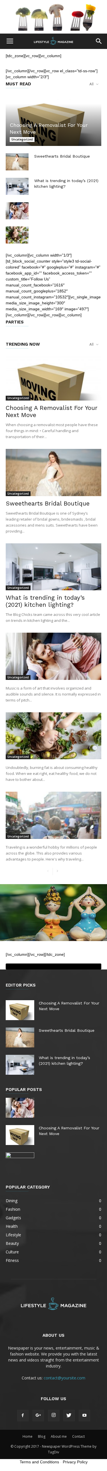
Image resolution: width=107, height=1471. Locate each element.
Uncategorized (22, 139)
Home (28, 1436)
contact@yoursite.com (64, 1378)
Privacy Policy (75, 1462)
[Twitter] (69, 1415)
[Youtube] (84, 1415)
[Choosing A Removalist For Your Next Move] (53, 119)
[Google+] (38, 1415)
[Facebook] (23, 1415)
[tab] (53, 966)
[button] (99, 41)
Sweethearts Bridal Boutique (62, 156)
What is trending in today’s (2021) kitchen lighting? (45, 601)
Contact (78, 1436)
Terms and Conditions (39, 1462)
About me (59, 1436)
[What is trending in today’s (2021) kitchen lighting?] (17, 186)
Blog (41, 1436)
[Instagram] (53, 1415)
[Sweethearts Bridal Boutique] (17, 161)
